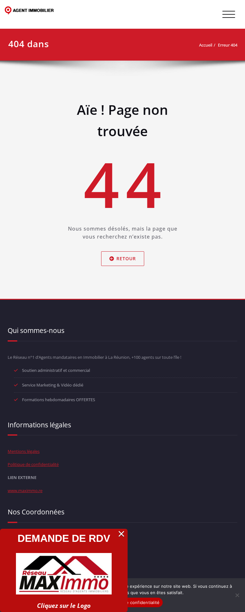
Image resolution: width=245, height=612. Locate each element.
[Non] (237, 595)
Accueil (205, 45)
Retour (126, 258)
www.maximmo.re (25, 490)
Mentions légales (24, 451)
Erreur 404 (227, 45)
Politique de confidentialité (33, 464)
